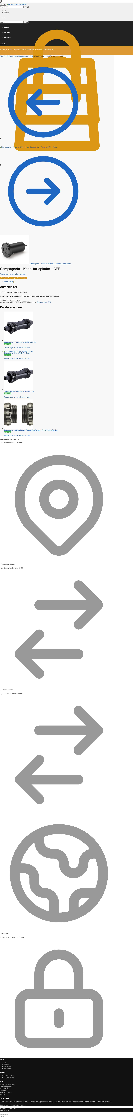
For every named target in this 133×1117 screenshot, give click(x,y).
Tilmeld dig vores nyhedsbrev (11, 1105)
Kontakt (6, 13)
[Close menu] (1, 1)
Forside (2, 56)
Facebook (7, 1068)
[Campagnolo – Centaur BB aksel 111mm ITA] (45, 376)
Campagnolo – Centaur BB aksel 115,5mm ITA (20, 342)
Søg (26, 7)
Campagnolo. (12, 56)
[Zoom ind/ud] (1, 1114)
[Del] (5, 1114)
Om (5, 11)
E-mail (2, 1094)
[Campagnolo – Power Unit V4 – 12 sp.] (45, 351)
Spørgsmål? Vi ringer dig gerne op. (14, 278)
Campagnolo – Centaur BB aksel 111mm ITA (19, 391)
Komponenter (23, 56)
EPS (31, 56)
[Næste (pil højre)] (3, 1116)
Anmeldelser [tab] (9, 282)
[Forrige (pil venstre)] (1, 1116)
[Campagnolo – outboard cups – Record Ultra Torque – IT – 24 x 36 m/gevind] (45, 414)
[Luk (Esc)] (7, 1114)
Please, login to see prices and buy (13, 274)
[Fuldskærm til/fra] (3, 1114)
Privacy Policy (9, 1076)
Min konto (7, 1067)
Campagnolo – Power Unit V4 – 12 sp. (17, 353)
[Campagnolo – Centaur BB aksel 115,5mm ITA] (45, 326)
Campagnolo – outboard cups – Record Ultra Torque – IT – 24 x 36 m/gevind (30, 430)
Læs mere (7, 344)
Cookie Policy (9, 1078)
